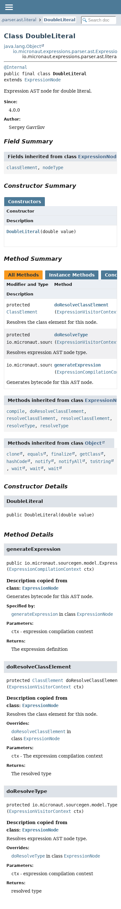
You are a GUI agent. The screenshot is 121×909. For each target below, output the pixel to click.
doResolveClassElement (81, 304)
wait (17, 468)
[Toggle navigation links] (8, 7)
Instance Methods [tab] (72, 274)
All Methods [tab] (23, 274)
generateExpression (77, 365)
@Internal (15, 67)
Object (93, 443)
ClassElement (21, 311)
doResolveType (71, 334)
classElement (21, 167)
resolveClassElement (30, 418)
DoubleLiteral (59, 19)
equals (35, 454)
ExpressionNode (43, 79)
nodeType (53, 167)
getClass (90, 454)
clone (12, 454)
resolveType (20, 425)
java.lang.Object (22, 46)
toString (100, 461)
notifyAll (70, 461)
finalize (61, 454)
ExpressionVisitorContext (88, 311)
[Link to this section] (57, 141)
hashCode (16, 461)
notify (43, 461)
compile (15, 411)
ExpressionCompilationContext (45, 569)
